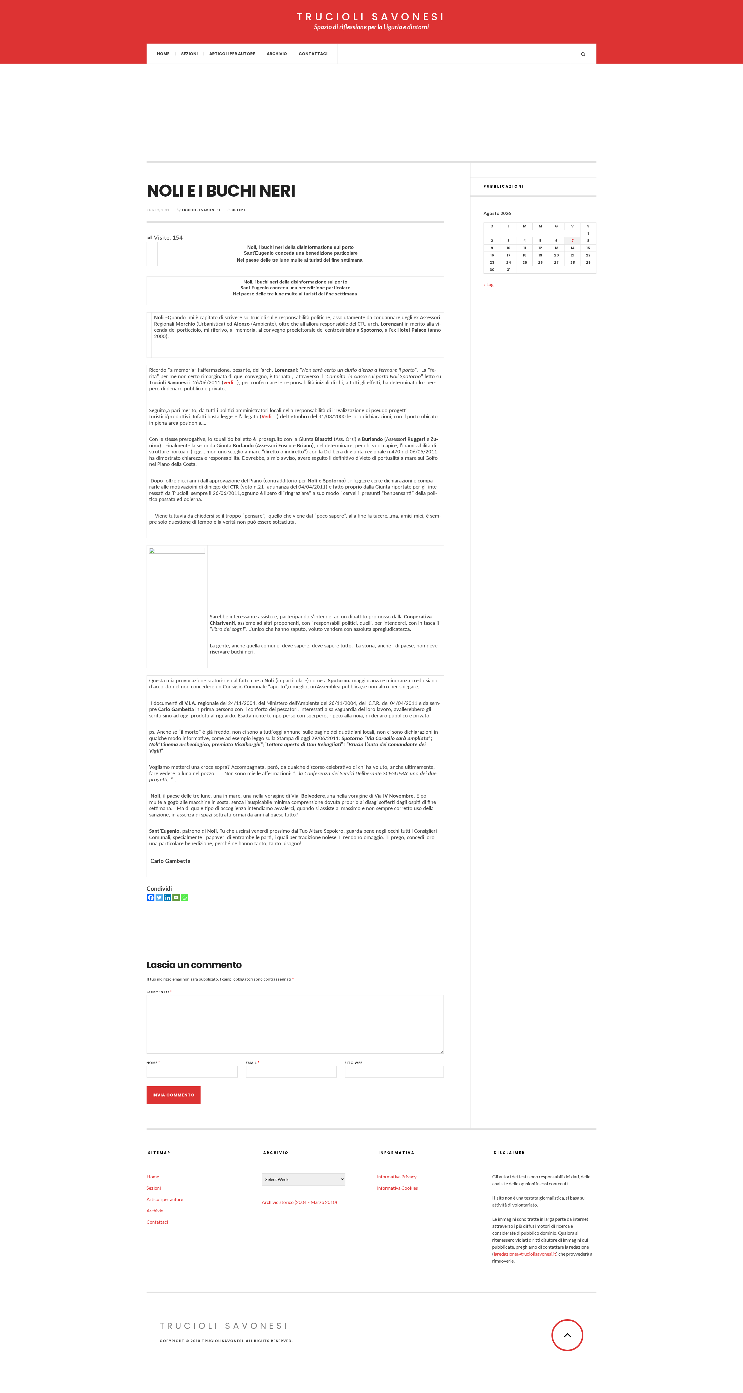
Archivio (277, 54)
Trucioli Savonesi (200, 210)
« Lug (489, 284)
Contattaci (313, 54)
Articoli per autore (232, 54)
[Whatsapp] (184, 897)
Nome (153, 1062)
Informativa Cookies (397, 1188)
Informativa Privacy (396, 1176)
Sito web (354, 1062)
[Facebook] (150, 897)
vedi (228, 383)
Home (163, 54)
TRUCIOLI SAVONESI (371, 16)
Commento (159, 991)
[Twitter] (159, 897)
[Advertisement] (371, 107)
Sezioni (189, 54)
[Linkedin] (167, 897)
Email (252, 1062)
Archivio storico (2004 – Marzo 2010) (299, 1202)
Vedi (267, 417)
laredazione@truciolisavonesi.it (525, 1253)
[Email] (176, 897)
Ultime (239, 210)
